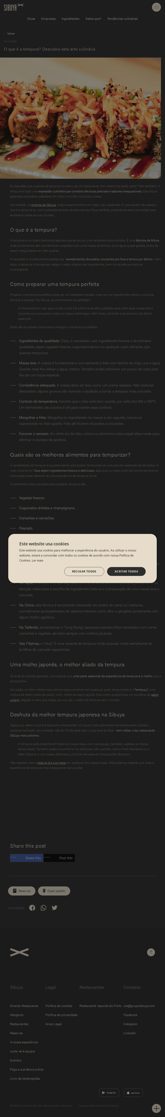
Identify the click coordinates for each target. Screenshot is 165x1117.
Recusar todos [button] (84, 571)
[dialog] (82, 558)
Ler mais (37, 560)
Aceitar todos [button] (126, 571)
